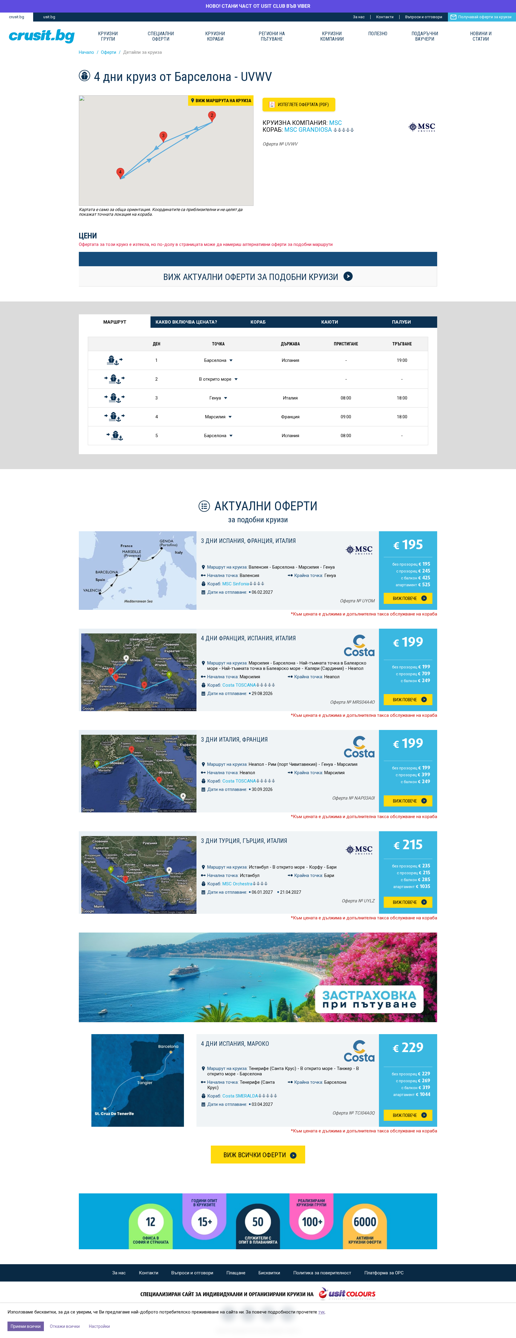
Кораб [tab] (258, 322)
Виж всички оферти (254, 1155)
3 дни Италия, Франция (234, 739)
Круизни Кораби (215, 36)
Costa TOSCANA (239, 685)
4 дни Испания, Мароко (235, 1043)
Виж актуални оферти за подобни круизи (251, 277)
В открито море (215, 379)
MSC (335, 122)
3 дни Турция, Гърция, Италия (244, 840)
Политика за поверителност (322, 1273)
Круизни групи (108, 36)
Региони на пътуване (272, 36)
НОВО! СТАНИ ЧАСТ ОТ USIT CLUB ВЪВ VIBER (258, 6)
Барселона (215, 360)
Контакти (385, 17)
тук (321, 1312)
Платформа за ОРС (384, 1273)
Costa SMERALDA (240, 1096)
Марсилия (215, 417)
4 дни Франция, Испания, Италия (248, 638)
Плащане (235, 1273)
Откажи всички (65, 1326)
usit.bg (49, 17)
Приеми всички (26, 1326)
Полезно (377, 33)
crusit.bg (16, 17)
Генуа (215, 398)
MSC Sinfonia (235, 584)
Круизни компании (332, 36)
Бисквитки (269, 1273)
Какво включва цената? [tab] (186, 322)
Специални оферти (161, 36)
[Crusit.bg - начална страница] (42, 36)
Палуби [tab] (401, 322)
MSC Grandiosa (308, 129)
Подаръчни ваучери (424, 36)
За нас (359, 17)
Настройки (99, 1326)
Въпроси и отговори (423, 17)
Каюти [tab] (329, 322)
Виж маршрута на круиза (223, 100)
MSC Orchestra (237, 884)
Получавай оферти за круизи (485, 17)
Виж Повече (405, 598)
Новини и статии (481, 36)
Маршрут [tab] (114, 322)
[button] (212, 116)
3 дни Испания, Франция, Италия (248, 540)
